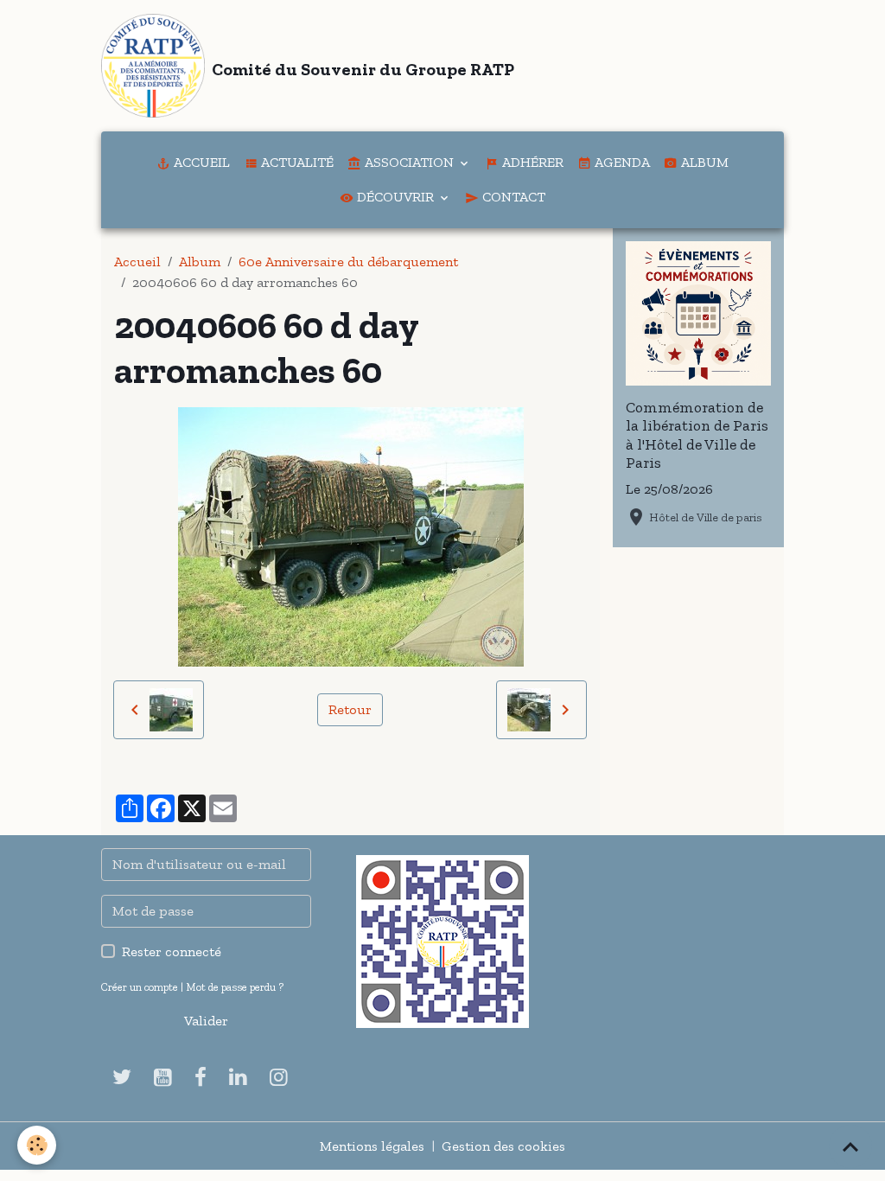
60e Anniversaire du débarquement (348, 261)
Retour (350, 709)
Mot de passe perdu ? (234, 986)
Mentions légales (372, 1146)
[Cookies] (36, 1145)
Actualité (296, 162)
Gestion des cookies (503, 1146)
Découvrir (395, 196)
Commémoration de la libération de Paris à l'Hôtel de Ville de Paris (697, 434)
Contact (512, 196)
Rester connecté (171, 951)
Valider (206, 1020)
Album (703, 162)
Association (409, 162)
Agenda (620, 162)
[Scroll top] (850, 1146)
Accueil (200, 162)
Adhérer (531, 162)
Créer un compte (139, 986)
